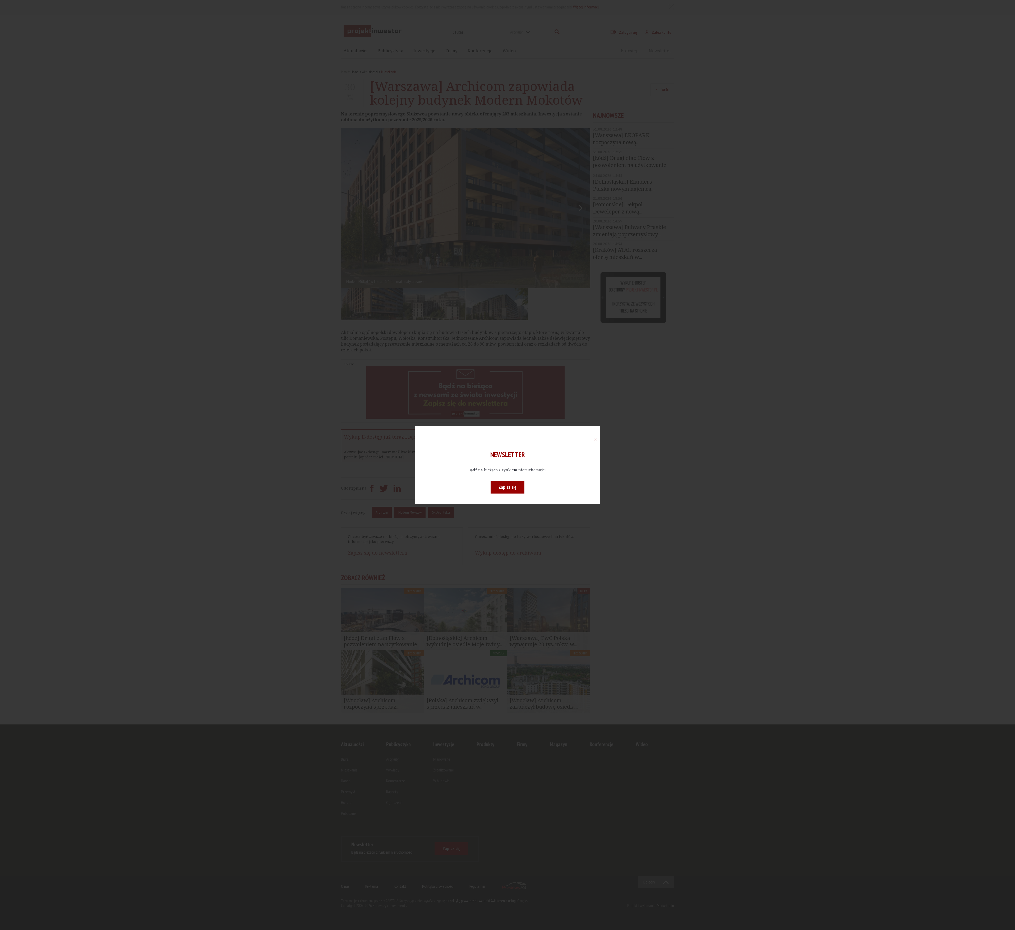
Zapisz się (507, 487)
